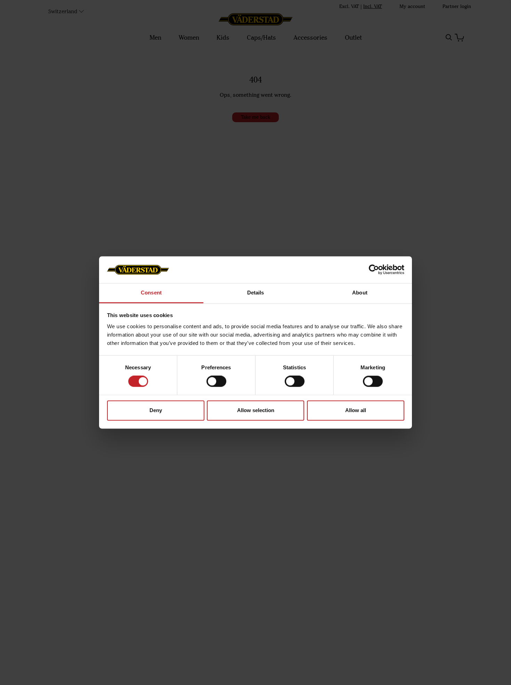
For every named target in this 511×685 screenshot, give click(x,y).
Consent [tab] (151, 293)
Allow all (355, 410)
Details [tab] (255, 293)
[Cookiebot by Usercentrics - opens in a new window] (373, 270)
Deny (155, 410)
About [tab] (359, 293)
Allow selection (255, 410)
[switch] (216, 381)
